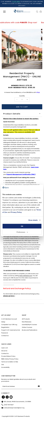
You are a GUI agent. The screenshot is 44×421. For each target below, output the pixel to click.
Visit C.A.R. (4, 348)
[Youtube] (11, 397)
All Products (26, 319)
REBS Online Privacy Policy (9, 359)
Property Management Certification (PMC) (20, 174)
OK (22, 226)
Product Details (11, 113)
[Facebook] (3, 397)
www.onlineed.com (25, 276)
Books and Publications (29, 330)
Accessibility (5, 367)
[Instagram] (7, 397)
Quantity (22, 96)
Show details (33, 220)
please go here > (9, 296)
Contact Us (5, 335)
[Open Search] (37, 12)
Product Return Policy (8, 356)
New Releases (26, 322)
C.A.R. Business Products (22, 416)
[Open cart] (41, 11)
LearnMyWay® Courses (29, 324)
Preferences (21, 232)
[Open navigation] (7, 11)
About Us (4, 351)
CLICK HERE (16, 1)
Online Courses (27, 327)
